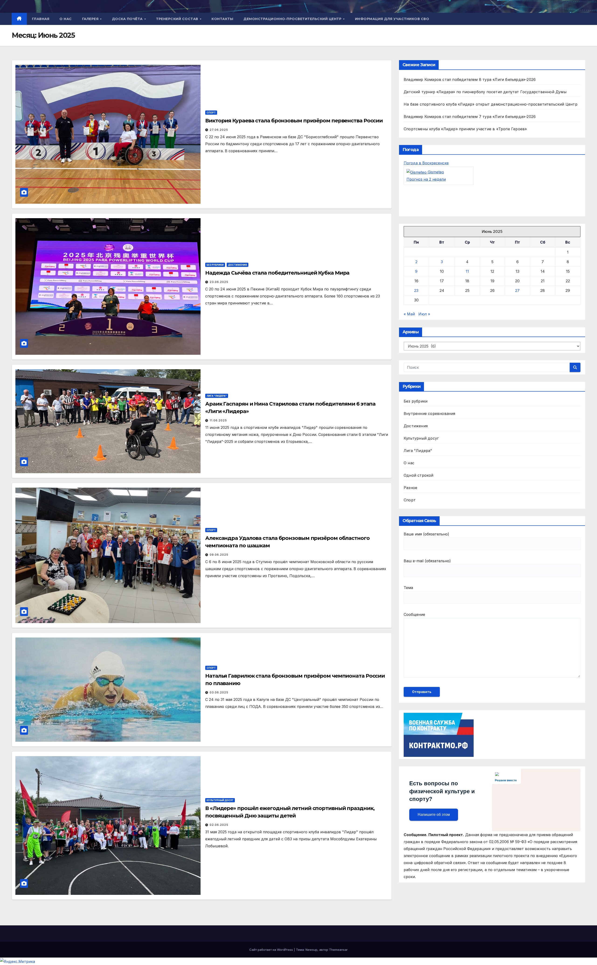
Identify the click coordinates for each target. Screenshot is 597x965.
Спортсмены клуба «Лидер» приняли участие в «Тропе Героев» (465, 129)
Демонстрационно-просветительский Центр (293, 19)
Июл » (424, 314)
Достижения (237, 264)
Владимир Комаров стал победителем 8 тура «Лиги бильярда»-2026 (470, 79)
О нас (65, 19)
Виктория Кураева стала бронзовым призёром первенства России (294, 120)
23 (416, 290)
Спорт (211, 112)
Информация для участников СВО (392, 19)
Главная (40, 19)
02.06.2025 (219, 825)
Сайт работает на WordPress (271, 949)
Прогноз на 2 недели (426, 179)
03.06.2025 (219, 692)
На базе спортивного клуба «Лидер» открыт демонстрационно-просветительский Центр (490, 104)
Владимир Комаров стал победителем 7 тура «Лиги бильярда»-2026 (470, 116)
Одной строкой (419, 475)
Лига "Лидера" (217, 395)
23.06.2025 (219, 282)
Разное (410, 488)
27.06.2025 (219, 129)
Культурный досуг (220, 800)
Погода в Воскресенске (426, 163)
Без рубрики (215, 264)
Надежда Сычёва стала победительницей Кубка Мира (277, 273)
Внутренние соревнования (429, 413)
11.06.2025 (218, 420)
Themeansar (338, 949)
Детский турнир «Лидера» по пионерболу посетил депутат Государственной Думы (485, 92)
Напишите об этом (434, 815)
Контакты (222, 19)
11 (467, 271)
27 (517, 290)
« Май (409, 314)
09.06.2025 (219, 554)
